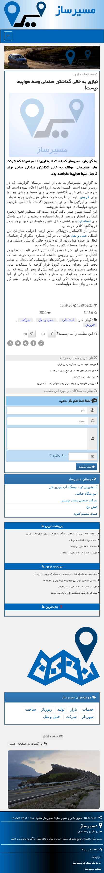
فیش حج (91, 507)
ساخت (30, 709)
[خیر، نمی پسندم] (32, 333)
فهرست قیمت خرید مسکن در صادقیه (78, 552)
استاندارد (84, 221)
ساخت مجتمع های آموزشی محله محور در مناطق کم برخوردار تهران (65, 574)
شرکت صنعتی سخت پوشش (78, 500)
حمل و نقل (79, 235)
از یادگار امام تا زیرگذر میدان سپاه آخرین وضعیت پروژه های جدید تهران (61, 533)
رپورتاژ (46, 709)
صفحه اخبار (50, 736)
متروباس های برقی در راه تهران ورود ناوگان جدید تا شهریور (66, 383)
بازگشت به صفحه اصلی (26, 743)
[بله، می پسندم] (52, 333)
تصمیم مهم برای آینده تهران (83, 540)
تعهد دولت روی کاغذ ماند (84, 377)
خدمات (88, 709)
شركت (25, 320)
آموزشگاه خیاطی (86, 493)
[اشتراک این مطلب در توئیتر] (18, 343)
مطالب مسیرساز (93, 868)
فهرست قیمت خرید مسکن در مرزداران (77, 364)
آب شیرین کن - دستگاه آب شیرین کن (73, 487)
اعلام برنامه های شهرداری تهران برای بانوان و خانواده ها (70, 580)
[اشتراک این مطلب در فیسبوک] (33, 343)
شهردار (88, 717)
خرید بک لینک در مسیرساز (87, 862)
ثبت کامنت (85, 466)
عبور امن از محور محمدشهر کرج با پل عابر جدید (73, 370)
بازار (73, 709)
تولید (61, 709)
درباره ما (96, 857)
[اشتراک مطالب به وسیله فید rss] (10, 343)
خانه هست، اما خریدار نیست (83, 546)
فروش (84, 197)
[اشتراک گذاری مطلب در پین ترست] (41, 343)
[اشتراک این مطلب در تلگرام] (25, 343)
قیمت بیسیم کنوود (85, 513)
